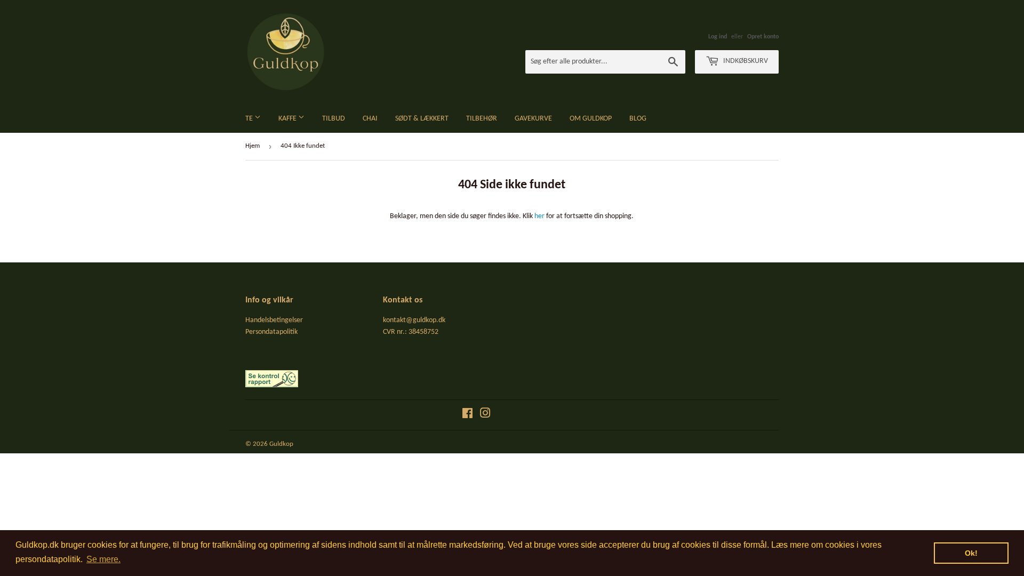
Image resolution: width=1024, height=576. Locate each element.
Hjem (252, 145)
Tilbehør (481, 119)
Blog (637, 119)
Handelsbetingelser (274, 320)
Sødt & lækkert (422, 119)
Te (249, 119)
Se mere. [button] (103, 559)
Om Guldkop (591, 119)
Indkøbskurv (745, 61)
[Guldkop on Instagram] (485, 415)
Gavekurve (533, 119)
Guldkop (281, 444)
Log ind (717, 37)
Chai (370, 119)
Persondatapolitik (271, 332)
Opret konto (763, 37)
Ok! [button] (971, 553)
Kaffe (288, 119)
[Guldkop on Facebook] (467, 415)
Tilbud (333, 119)
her (539, 216)
